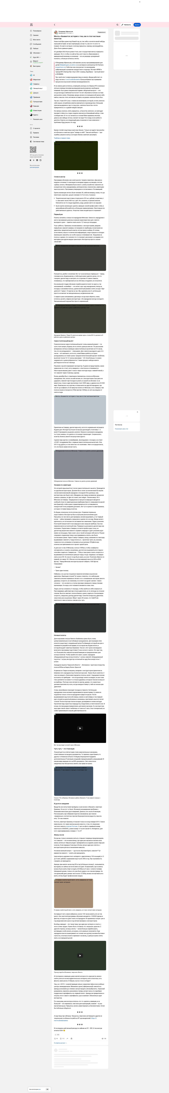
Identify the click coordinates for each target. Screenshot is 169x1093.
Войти (137, 25)
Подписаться (101, 32)
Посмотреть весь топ (121, 429)
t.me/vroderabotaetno (72, 79)
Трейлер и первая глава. (62, 138)
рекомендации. (34, 167)
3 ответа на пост (59, 1043)
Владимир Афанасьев (66, 31)
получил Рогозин (72, 826)
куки (39, 1089)
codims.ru (73, 65)
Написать (127, 25)
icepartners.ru (60, 67)
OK (47, 1089)
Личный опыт (62, 33)
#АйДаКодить (64, 65)
